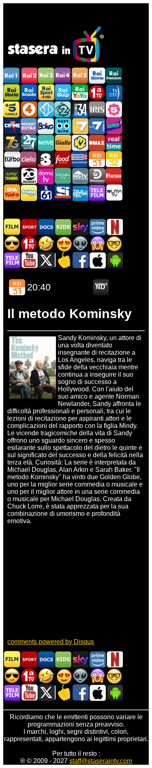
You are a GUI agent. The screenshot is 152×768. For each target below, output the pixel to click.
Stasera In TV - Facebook (80, 260)
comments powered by (50, 641)
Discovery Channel (96, 176)
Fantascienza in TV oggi (80, 243)
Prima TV (96, 92)
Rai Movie (96, 76)
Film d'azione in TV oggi (12, 243)
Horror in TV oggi (97, 243)
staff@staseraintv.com (100, 760)
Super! (113, 126)
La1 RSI (96, 159)
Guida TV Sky (80, 226)
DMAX (96, 142)
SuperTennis (11, 176)
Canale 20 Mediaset (28, 176)
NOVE (45, 142)
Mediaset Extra (28, 126)
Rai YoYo (79, 92)
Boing (45, 126)
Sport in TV (29, 226)
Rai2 (28, 76)
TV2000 (113, 92)
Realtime (113, 142)
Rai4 (62, 76)
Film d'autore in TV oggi (114, 243)
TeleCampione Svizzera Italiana (79, 159)
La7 (79, 126)
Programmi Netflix (114, 226)
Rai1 (11, 76)
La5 (113, 109)
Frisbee (28, 192)
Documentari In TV (46, 226)
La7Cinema (96, 126)
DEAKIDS (11, 192)
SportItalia (62, 192)
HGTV (79, 176)
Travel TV (62, 176)
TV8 (45, 159)
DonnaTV (45, 176)
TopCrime (11, 126)
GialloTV (62, 142)
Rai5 (79, 76)
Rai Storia (11, 92)
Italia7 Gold (11, 142)
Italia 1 (45, 109)
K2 (79, 142)
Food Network (62, 159)
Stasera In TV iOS (97, 260)
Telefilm (96, 192)
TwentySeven (28, 142)
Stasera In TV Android (114, 260)
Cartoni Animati (63, 226)
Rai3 (45, 76)
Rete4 (28, 109)
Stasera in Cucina (63, 260)
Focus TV (113, 176)
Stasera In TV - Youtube (29, 260)
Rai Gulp (62, 92)
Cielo (28, 159)
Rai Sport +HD (45, 92)
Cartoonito (62, 126)
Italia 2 (62, 109)
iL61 (45, 192)
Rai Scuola (28, 92)
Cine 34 (79, 109)
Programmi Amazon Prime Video (97, 226)
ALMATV (113, 192)
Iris (96, 109)
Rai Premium (113, 76)
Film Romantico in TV (63, 243)
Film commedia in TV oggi (46, 243)
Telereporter (79, 192)
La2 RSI (113, 159)
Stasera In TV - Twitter (46, 260)
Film (12, 226)
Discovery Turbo (11, 159)
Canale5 (11, 109)
